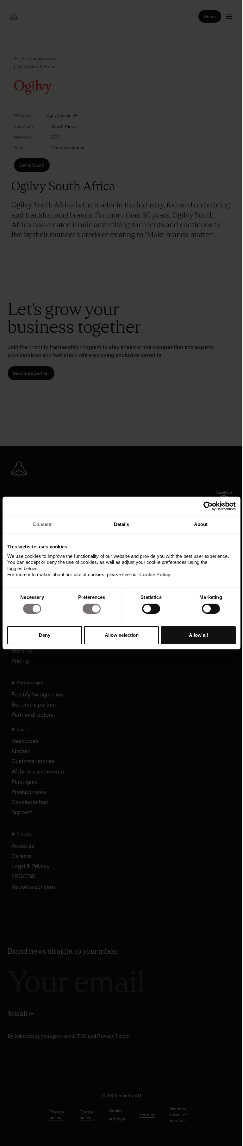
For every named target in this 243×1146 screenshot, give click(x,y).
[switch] (92, 609)
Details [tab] (121, 524)
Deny (44, 635)
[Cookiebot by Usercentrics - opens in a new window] (208, 506)
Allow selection (122, 635)
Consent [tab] (42, 524)
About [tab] (201, 524)
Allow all (198, 635)
